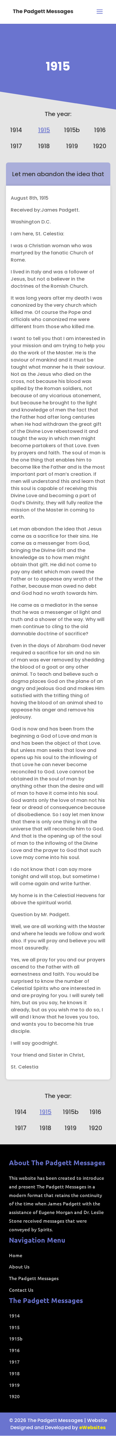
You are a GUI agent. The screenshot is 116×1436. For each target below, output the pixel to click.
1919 (72, 146)
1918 (44, 146)
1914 (16, 130)
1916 (100, 130)
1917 (16, 146)
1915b (72, 130)
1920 (99, 146)
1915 (58, 66)
